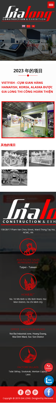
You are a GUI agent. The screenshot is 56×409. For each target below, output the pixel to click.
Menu (51, 4)
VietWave (48, 398)
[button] (6, 119)
